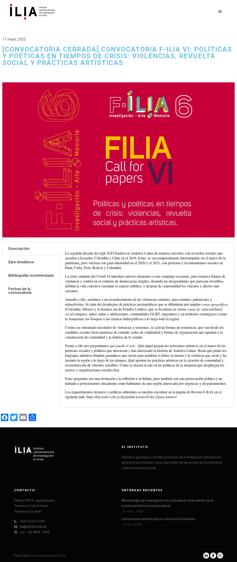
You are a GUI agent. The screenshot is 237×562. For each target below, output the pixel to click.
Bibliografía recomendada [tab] (31, 275)
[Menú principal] (220, 12)
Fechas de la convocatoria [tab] (19, 291)
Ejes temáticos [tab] (21, 262)
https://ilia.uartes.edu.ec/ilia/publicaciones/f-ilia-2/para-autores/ (131, 396)
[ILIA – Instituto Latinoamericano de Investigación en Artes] (32, 11)
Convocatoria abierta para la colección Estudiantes (158, 519)
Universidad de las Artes (47, 555)
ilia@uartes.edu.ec (33, 526)
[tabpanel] (147, 324)
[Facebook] (213, 556)
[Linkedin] (206, 556)
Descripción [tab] (19, 249)
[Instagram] (220, 556)
